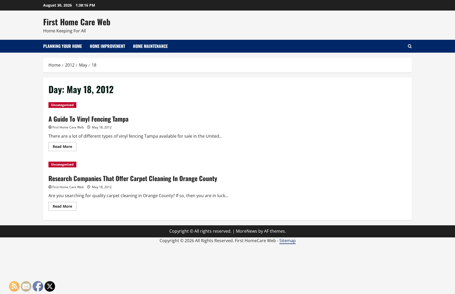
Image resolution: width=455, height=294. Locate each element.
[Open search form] (410, 46)
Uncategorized (62, 105)
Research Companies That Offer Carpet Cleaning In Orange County (132, 178)
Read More (64, 147)
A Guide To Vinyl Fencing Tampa (88, 118)
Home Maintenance (150, 46)
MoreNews (246, 231)
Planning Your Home (62, 46)
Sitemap (287, 240)
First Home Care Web (76, 22)
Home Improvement (107, 46)
